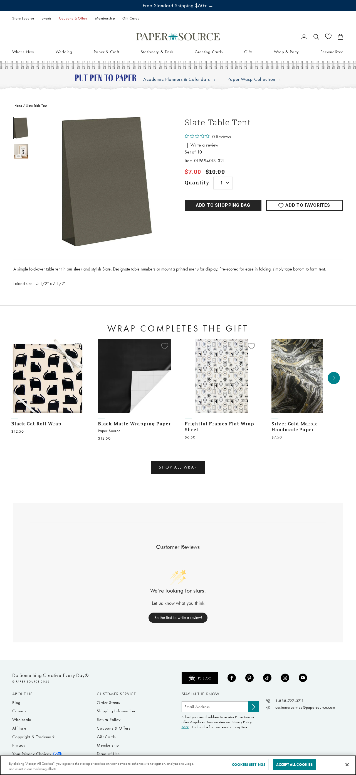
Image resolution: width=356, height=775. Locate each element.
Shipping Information (116, 710)
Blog (16, 702)
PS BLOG (204, 678)
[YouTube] (303, 678)
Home (18, 106)
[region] (106, 181)
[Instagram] (285, 678)
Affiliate (19, 728)
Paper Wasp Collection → (255, 79)
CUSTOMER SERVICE (116, 693)
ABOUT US (22, 693)
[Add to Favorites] (78, 346)
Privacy (19, 745)
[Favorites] (328, 36)
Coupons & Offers (73, 18)
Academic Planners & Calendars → (179, 79)
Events (46, 18)
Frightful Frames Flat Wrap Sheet (219, 426)
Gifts (248, 51)
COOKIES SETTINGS (248, 764)
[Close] (347, 765)
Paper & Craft (106, 51)
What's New (23, 51)
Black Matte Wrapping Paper (134, 424)
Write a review (204, 145)
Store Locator (23, 18)
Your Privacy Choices (31, 753)
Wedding (64, 51)
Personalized (332, 51)
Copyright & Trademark (33, 736)
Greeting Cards (208, 51)
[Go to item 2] (21, 151)
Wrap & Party (286, 51)
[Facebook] (232, 678)
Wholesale (21, 719)
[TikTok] (267, 678)
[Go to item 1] (21, 128)
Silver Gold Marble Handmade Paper (294, 426)
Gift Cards (130, 18)
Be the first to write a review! (178, 617)
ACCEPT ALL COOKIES (294, 764)
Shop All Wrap (178, 467)
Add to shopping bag (223, 205)
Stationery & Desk (157, 51)
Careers (19, 710)
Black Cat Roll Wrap (36, 424)
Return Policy (108, 719)
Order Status (108, 702)
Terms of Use (108, 753)
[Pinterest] (249, 678)
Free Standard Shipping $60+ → (178, 6)
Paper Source (109, 430)
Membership (105, 18)
